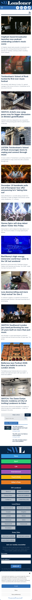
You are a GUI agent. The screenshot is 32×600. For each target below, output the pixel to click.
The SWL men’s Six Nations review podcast (20, 434)
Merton (24, 516)
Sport (16, 461)
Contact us (8, 499)
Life (16, 467)
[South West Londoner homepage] (16, 3)
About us (8, 491)
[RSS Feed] (29, 12)
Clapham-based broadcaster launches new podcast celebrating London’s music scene (14, 40)
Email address (5, 559)
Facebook (17, 7)
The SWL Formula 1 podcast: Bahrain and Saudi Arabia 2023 (20, 428)
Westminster (23, 524)
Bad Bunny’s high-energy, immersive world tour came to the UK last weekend (15, 258)
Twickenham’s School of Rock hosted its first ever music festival (14, 78)
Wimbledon (8, 528)
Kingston (23, 512)
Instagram (21, 7)
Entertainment (16, 472)
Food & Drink (16, 477)
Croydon (8, 512)
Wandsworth (8, 524)
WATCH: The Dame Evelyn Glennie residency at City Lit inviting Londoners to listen (14, 401)
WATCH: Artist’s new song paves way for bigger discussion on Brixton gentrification (15, 114)
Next (27, 415)
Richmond (8, 520)
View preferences (16, 594)
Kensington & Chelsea (24, 508)
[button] (29, 573)
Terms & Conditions (23, 495)
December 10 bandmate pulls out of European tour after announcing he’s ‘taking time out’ (14, 189)
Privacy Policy (19, 598)
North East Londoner (8, 536)
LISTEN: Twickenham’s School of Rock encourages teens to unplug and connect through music (15, 151)
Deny (16, 590)
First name (4, 553)
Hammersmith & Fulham (8, 508)
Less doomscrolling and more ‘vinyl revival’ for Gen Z (14, 293)
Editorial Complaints (23, 491)
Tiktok (29, 7)
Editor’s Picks (16, 482)
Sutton (24, 520)
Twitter (25, 7)
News (16, 456)
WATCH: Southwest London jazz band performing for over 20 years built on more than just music (15, 329)
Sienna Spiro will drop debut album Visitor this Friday (14, 224)
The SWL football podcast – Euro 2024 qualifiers (20, 440)
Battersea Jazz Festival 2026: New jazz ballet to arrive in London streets (14, 365)
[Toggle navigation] (2, 8)
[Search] (26, 418)
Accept (16, 586)
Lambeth (8, 516)
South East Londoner (23, 536)
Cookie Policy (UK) (24, 499)
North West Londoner (8, 540)
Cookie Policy (12, 598)
